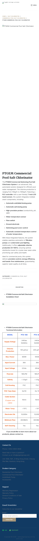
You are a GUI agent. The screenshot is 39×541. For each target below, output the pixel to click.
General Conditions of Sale (12, 495)
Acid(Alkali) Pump (8, 477)
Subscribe (9, 519)
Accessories (6, 480)
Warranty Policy (8, 493)
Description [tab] (19, 287)
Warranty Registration (10, 491)
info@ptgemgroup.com (21, 455)
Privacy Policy (7, 498)
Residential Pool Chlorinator (12, 472)
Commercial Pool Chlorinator (12, 475)
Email (4, 513)
